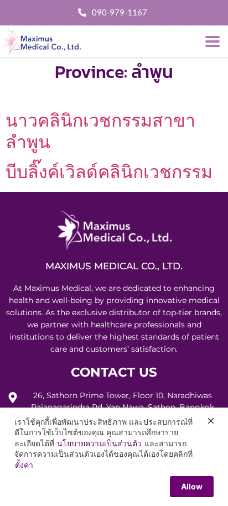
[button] (213, 41)
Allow (192, 486)
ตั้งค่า (24, 465)
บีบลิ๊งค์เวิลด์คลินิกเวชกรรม (109, 171)
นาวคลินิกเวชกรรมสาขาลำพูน (100, 130)
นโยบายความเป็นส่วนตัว (99, 443)
